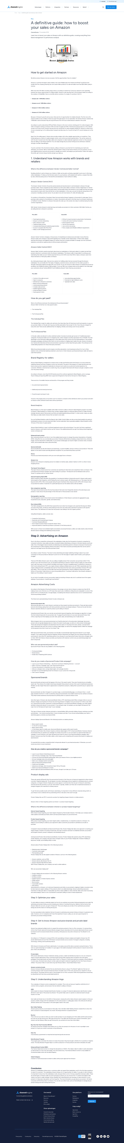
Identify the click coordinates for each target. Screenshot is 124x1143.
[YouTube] (108, 1136)
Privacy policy (19, 1136)
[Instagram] (104, 1136)
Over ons (46, 1100)
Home (16, 12)
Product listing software (49, 1116)
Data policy (36, 1136)
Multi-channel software (49, 1118)
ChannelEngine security (47, 1136)
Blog (19, 12)
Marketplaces (76, 1098)
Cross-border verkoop (49, 1120)
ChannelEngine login (113, 1)
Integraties (75, 1100)
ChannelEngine (35, 32)
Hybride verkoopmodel (49, 1122)
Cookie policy (28, 1136)
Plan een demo (111, 7)
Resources (46, 1098)
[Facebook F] (97, 1136)
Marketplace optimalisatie (50, 1114)
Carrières (46, 1102)
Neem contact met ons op (23, 1100)
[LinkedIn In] (101, 1136)
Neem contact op (77, 1112)
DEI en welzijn (47, 1104)
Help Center (75, 1110)
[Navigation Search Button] (103, 7)
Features (74, 1096)
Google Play (75, 1116)
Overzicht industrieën (48, 1112)
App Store (75, 1114)
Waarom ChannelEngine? (49, 1096)
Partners (74, 1102)
